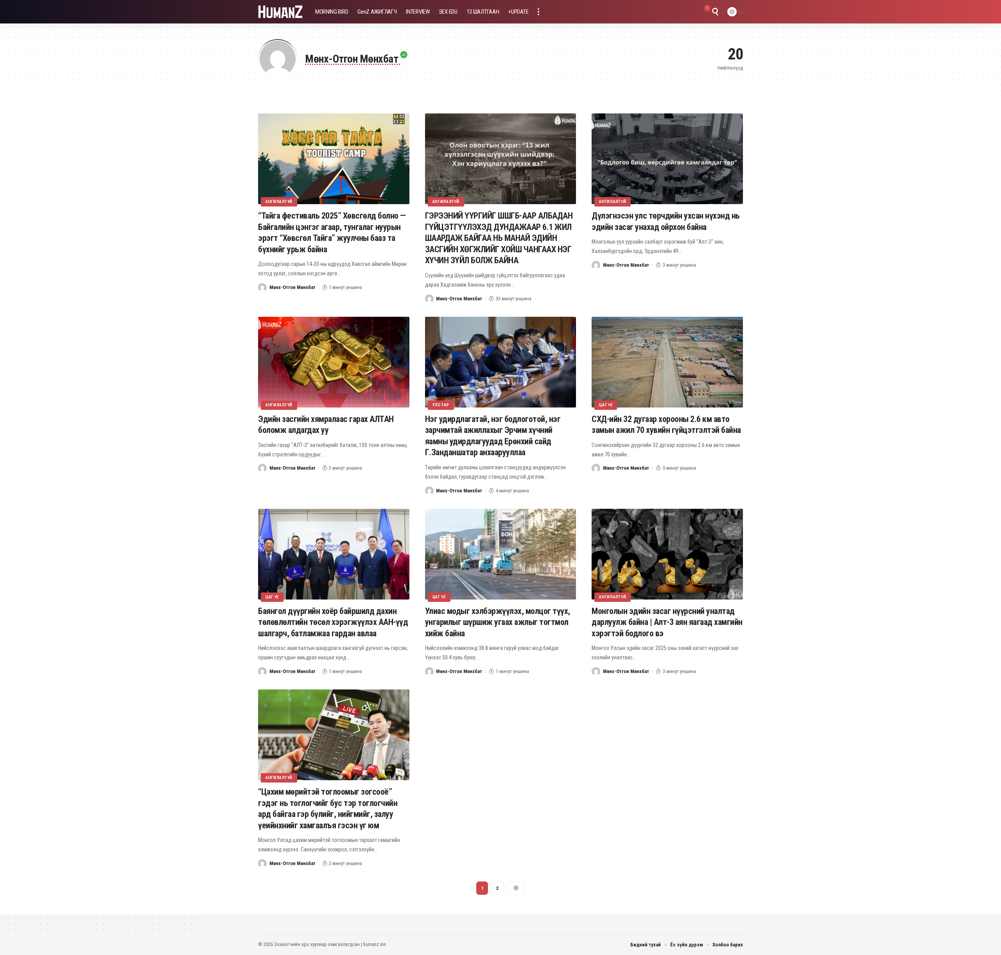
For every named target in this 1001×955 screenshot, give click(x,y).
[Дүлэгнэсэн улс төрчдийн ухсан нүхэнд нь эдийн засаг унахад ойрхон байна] (667, 158)
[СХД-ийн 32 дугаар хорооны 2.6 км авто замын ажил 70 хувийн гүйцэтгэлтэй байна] (667, 362)
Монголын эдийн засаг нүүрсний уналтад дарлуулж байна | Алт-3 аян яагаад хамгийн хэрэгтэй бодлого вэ (667, 622)
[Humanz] (280, 11)
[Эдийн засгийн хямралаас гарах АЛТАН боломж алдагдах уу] (333, 362)
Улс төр (440, 405)
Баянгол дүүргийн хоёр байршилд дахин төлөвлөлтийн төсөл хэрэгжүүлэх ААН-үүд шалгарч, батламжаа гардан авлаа (333, 622)
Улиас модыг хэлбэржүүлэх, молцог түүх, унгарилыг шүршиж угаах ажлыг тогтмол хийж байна (497, 622)
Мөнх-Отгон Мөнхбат (292, 287)
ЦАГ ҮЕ (439, 597)
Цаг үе (605, 405)
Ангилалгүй (278, 201)
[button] (538, 11)
